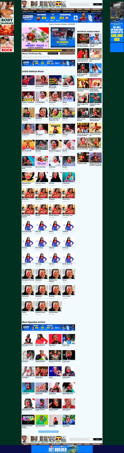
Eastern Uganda (96, 11)
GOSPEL (87, 9)
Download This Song (68, 53)
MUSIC (26, 9)
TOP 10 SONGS (44, 9)
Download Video (52, 53)
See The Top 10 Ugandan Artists (48, 431)
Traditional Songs (27, 11)
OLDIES (79, 9)
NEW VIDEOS (56, 9)
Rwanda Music (41, 11)
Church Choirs (55, 11)
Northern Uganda (68, 11)
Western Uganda (82, 11)
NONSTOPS (96, 9)
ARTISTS (34, 9)
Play (23, 50)
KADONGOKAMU (68, 9)
